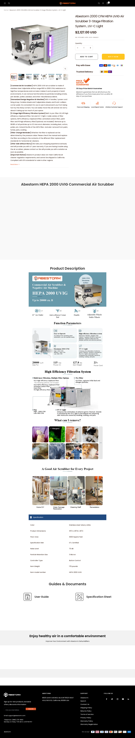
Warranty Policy (86, 721)
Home (6, 10)
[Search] (9, 3)
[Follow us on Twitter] (112, 699)
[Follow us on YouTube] (123, 699)
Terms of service (86, 714)
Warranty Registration (89, 724)
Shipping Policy (86, 708)
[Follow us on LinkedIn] (128, 699)
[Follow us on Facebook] (106, 699)
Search (83, 701)
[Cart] (107, 3)
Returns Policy (85, 711)
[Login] (103, 3)
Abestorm (84, 698)
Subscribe (30, 709)
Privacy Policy (85, 718)
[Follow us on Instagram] (117, 699)
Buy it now (113, 57)
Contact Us (84, 704)
